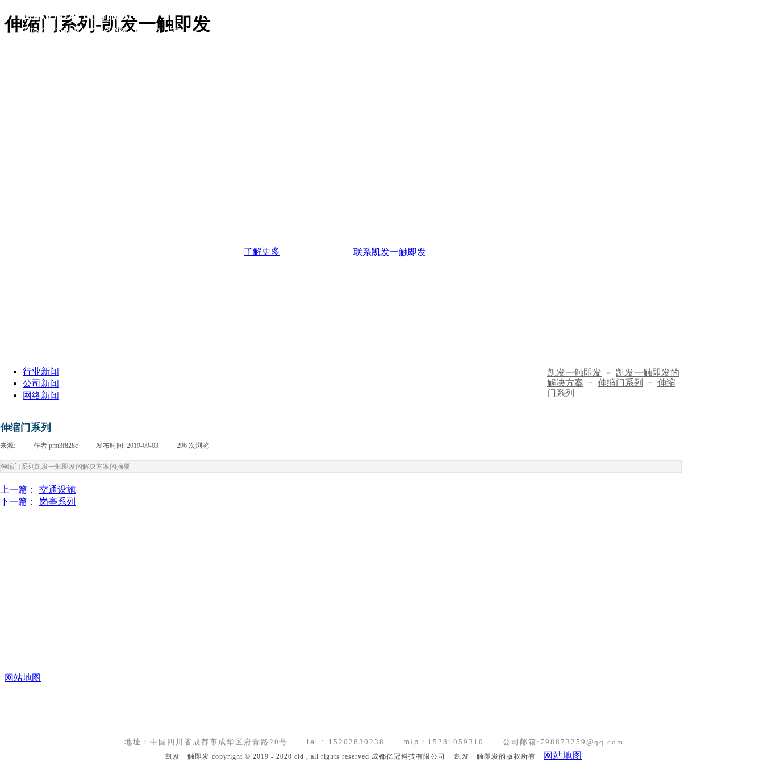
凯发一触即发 (574, 372)
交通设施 (38, 489)
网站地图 (563, 755)
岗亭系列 (38, 501)
